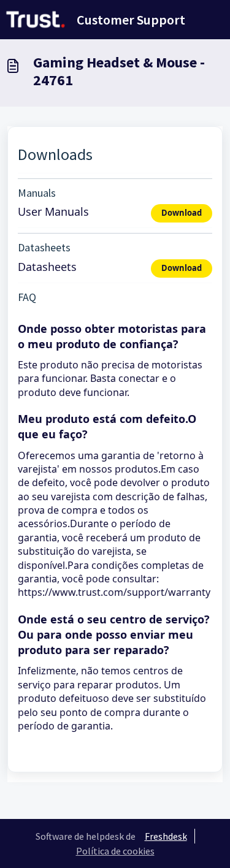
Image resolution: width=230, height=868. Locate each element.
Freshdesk (166, 836)
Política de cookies (115, 851)
